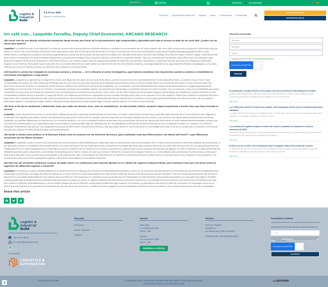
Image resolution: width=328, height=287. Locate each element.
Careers (78, 235)
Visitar (213, 15)
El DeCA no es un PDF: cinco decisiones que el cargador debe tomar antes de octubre (271, 146)
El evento (79, 225)
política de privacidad (287, 239)
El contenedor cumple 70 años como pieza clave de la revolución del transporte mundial (272, 91)
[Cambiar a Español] (317, 2)
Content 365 (241, 15)
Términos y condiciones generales (161, 280)
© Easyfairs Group (133, 280)
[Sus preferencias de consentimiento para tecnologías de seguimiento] (4, 282)
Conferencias (225, 15)
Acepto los (253, 59)
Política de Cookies (153, 283)
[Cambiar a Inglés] (313, 2)
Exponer (202, 15)
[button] (256, 15)
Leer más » (233, 101)
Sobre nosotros (82, 230)
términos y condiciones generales (258, 59)
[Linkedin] (208, 3)
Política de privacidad (191, 280)
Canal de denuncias (174, 283)
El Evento (163, 15)
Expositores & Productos (183, 15)
